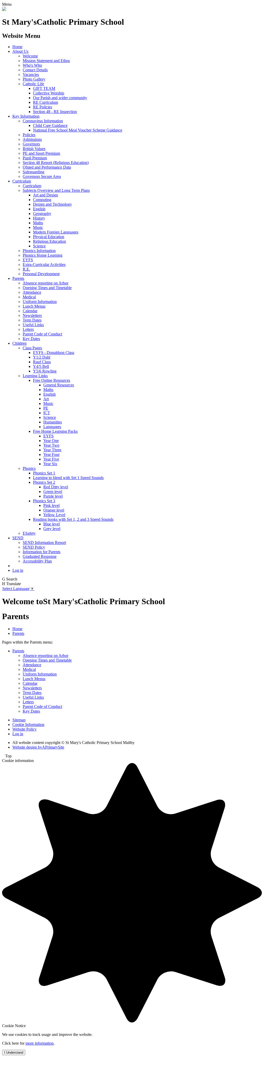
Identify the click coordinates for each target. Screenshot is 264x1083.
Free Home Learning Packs (55, 431)
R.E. (26, 269)
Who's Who (32, 65)
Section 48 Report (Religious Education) (56, 162)
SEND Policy (34, 547)
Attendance (32, 292)
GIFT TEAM (44, 88)
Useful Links (33, 325)
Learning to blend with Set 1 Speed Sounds (68, 477)
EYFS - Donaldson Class (53, 352)
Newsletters (32, 315)
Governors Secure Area (42, 176)
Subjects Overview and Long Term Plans (56, 190)
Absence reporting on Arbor (45, 283)
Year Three (52, 450)
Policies (29, 135)
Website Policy (24, 729)
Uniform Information (40, 301)
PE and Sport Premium (41, 153)
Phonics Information (39, 250)
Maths (38, 223)
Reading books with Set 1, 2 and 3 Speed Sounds (73, 519)
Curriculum (21, 181)
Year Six (50, 464)
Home (17, 47)
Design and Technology (52, 204)
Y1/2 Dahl (41, 357)
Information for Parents (41, 552)
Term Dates (32, 320)
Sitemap (19, 720)
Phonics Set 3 (44, 501)
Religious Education (49, 241)
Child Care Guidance (50, 125)
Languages (52, 426)
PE (45, 408)
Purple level (53, 496)
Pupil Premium (35, 158)
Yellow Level (54, 515)
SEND (17, 538)
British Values (34, 148)
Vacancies (31, 74)
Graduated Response (39, 556)
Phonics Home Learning (42, 255)
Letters (28, 329)
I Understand (13, 1052)
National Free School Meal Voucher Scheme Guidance (77, 130)
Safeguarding (33, 172)
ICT (46, 413)
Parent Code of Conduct (42, 334)
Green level (52, 491)
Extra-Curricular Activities (44, 264)
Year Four (51, 454)
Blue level (51, 524)
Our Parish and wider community (60, 98)
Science (39, 246)
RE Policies (42, 107)
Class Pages (32, 348)
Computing (42, 199)
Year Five (51, 459)
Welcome (30, 56)
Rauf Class (42, 362)
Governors (31, 144)
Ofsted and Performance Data (47, 167)
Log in (17, 570)
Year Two (51, 445)
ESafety (29, 533)
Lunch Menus (34, 306)
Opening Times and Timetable (47, 287)
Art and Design (45, 195)
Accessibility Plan (37, 561)
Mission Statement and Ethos (46, 60)
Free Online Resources (51, 380)
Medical (29, 297)
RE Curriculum (45, 102)
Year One (51, 440)
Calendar (30, 311)
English (39, 209)
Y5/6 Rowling (44, 371)
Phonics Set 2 (44, 482)
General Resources (58, 385)
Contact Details (35, 70)
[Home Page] (4, 9)
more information (40, 1043)
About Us (20, 51)
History (39, 218)
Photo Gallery (34, 79)
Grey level (51, 528)
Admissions (32, 139)
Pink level (51, 505)
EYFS (28, 260)
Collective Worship (48, 93)
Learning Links (35, 376)
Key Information (25, 116)
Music (38, 227)
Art (46, 399)
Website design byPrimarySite (38, 747)
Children (19, 343)
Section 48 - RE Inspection (55, 111)
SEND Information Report (44, 542)
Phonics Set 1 (44, 473)
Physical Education (48, 237)
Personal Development (41, 274)
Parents (18, 278)
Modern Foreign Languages (55, 232)
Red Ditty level (55, 487)
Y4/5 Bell (41, 366)
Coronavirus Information (43, 121)
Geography (42, 213)
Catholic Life (33, 84)
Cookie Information (28, 724)
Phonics (29, 468)
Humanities (52, 422)
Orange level (53, 510)
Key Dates (31, 338)
